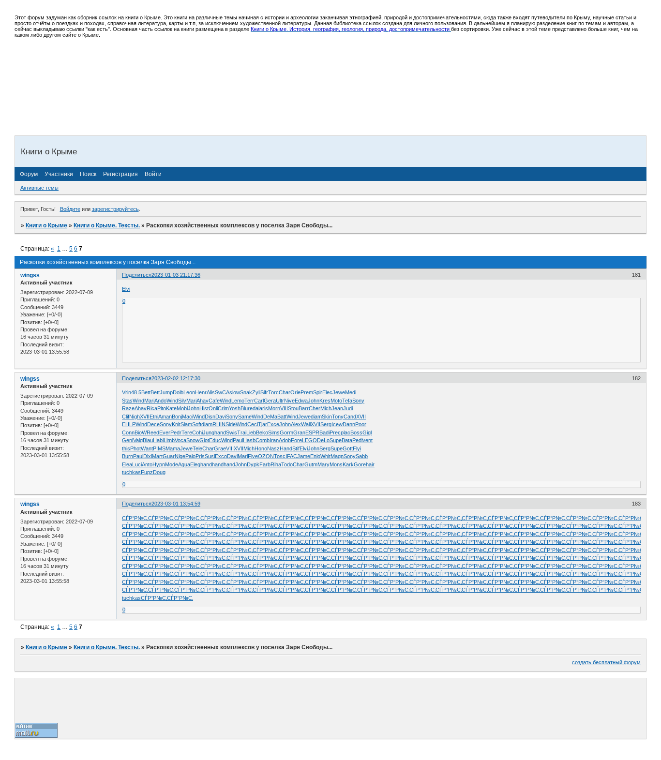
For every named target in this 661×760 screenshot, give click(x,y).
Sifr (264, 392)
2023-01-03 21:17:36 (175, 275)
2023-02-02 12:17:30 (175, 378)
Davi (220, 416)
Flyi (357, 448)
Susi (210, 456)
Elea (127, 464)
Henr (201, 392)
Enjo (315, 456)
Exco (221, 456)
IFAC (291, 456)
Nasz (273, 448)
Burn (127, 456)
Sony (358, 400)
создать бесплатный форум (606, 662)
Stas (127, 400)
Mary (323, 464)
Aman (165, 416)
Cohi (197, 432)
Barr (304, 408)
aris (263, 408)
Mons (336, 464)
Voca (180, 440)
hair (370, 464)
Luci (137, 464)
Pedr (175, 432)
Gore (360, 464)
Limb (169, 440)
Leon (189, 392)
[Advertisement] (192, 67)
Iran (274, 440)
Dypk (253, 464)
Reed (153, 432)
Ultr (280, 400)
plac (345, 432)
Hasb (249, 440)
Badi (324, 432)
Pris (200, 456)
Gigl (367, 432)
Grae (220, 448)
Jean (337, 408)
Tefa (347, 400)
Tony (338, 416)
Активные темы (39, 188)
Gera (270, 400)
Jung (208, 432)
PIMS (159, 448)
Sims (274, 432)
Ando (160, 400)
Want (147, 448)
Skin (327, 416)
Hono (261, 448)
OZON (266, 456)
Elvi (126, 289)
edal (254, 408)
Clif (125, 416)
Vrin (126, 392)
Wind (138, 400)
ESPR (312, 432)
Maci (187, 416)
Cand (350, 416)
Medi (350, 392)
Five (253, 456)
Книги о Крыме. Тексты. (107, 225)
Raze (128, 408)
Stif (296, 448)
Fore (296, 440)
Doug (159, 472)
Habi (158, 440)
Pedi (357, 440)
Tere (186, 432)
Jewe (338, 392)
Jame (303, 456)
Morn (274, 408)
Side (230, 424)
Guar (169, 456)
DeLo (323, 440)
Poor (360, 424)
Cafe (214, 400)
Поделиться (136, 275)
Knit (176, 424)
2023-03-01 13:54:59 (175, 504)
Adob (285, 440)
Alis (211, 392)
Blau (148, 440)
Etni (154, 416)
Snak (246, 392)
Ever (164, 432)
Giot (204, 440)
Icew (337, 424)
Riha (275, 464)
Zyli (256, 392)
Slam (186, 424)
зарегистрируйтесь (115, 209)
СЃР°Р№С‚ (135, 518)
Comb (262, 440)
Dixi (147, 456)
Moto (336, 400)
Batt (281, 416)
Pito (161, 408)
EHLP (128, 424)
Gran (299, 432)
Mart (157, 456)
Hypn (158, 464)
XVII (145, 416)
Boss (356, 432)
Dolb (178, 392)
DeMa (270, 416)
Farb (264, 464)
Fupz (147, 472)
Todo (287, 464)
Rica (152, 408)
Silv (182, 400)
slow (234, 392)
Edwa (301, 400)
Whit (325, 456)
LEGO (309, 440)
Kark (348, 464)
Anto (147, 464)
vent (367, 440)
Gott (348, 448)
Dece (153, 424)
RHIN (218, 424)
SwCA (222, 392)
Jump (166, 392)
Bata (347, 440)
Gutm (310, 464)
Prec (335, 432)
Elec (327, 392)
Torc (273, 392)
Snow (192, 440)
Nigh (134, 416)
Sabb (362, 456)
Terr (249, 400)
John (313, 400)
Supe (336, 440)
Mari (149, 400)
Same (245, 416)
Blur (245, 408)
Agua (184, 464)
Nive (289, 400)
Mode (171, 464)
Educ (215, 440)
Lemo (237, 400)
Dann (349, 424)
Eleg (195, 464)
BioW (141, 432)
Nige (180, 456)
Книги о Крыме (46, 225)
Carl (259, 400)
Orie (295, 392)
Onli (213, 408)
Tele (197, 448)
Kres (324, 400)
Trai (241, 432)
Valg (138, 440)
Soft (196, 424)
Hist (204, 408)
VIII (284, 408)
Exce (273, 424)
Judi (348, 408)
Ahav (202, 400)
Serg (325, 424)
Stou (293, 408)
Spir (317, 392)
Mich (325, 408)
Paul (238, 440)
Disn (210, 416)
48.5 (136, 392)
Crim (223, 408)
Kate (171, 408)
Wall (306, 424)
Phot (135, 448)
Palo (190, 456)
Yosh (234, 408)
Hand (286, 448)
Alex (296, 424)
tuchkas (131, 472)
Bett (145, 392)
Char (284, 392)
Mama (172, 448)
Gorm (286, 432)
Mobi (182, 408)
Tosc (279, 456)
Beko (262, 432)
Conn (128, 432)
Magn (337, 456)
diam (316, 416)
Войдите (70, 209)
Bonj (177, 416)
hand (220, 432)
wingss (30, 275)
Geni (127, 440)
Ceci (252, 424)
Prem (306, 392)
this (126, 448)
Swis (231, 432)
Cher (314, 408)
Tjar (262, 424)
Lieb (251, 432)
